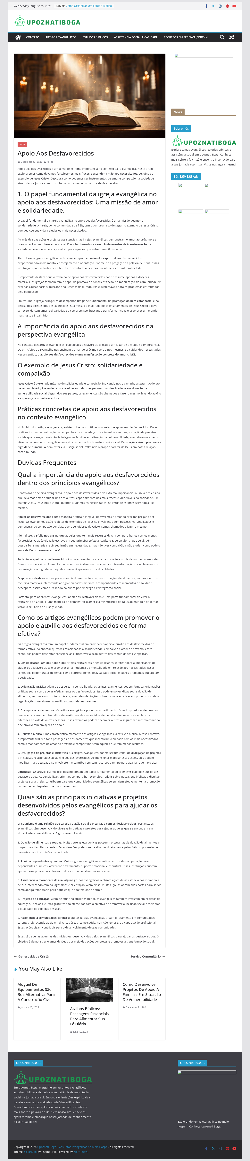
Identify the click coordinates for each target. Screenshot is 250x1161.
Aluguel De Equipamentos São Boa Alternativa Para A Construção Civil (36, 992)
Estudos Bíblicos (95, 37)
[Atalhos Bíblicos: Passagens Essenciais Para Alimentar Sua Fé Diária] (89, 981)
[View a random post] (231, 37)
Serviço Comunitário (145, 956)
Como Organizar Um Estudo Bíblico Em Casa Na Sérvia (89, 8)
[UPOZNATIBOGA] (203, 137)
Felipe (50, 161)
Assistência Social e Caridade (136, 37)
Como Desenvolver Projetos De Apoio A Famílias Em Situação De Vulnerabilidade (142, 992)
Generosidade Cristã (33, 956)
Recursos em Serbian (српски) (186, 37)
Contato (32, 37)
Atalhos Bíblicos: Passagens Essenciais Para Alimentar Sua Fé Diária (89, 1016)
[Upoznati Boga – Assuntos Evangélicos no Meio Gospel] (18, 37)
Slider (22, 144)
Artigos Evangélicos (61, 37)
